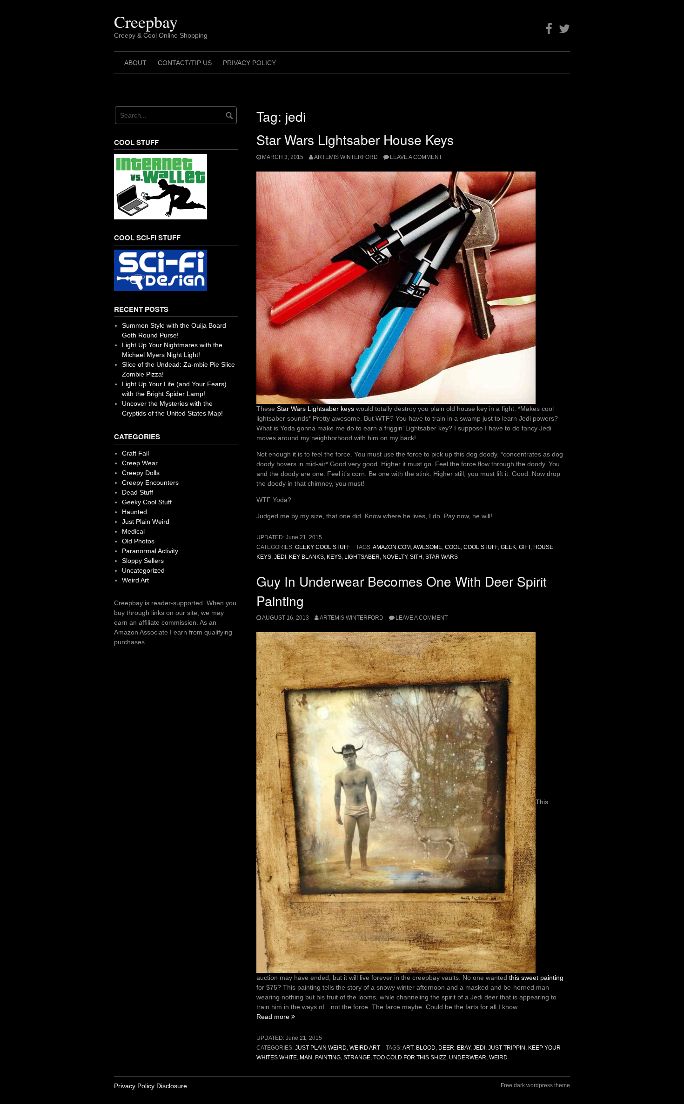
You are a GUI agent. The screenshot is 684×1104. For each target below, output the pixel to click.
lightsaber (362, 557)
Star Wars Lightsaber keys (315, 408)
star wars (441, 557)
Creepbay (146, 21)
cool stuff (480, 547)
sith (416, 557)
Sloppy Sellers (143, 560)
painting (328, 1057)
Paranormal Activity (150, 551)
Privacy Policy (249, 62)
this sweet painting (536, 977)
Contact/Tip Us (185, 62)
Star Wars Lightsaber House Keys (355, 139)
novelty (394, 557)
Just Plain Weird (321, 1048)
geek (508, 547)
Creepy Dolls (141, 472)
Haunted (134, 512)
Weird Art (364, 1048)
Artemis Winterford (346, 157)
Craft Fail (135, 453)
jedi (280, 557)
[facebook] (548, 29)
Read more (275, 1016)
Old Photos (138, 541)
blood (426, 1048)
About (135, 62)
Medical (133, 531)
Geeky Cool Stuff (322, 547)
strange (356, 1057)
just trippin (506, 1048)
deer (446, 1048)
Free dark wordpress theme (535, 1085)
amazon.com (392, 547)
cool (453, 547)
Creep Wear (140, 463)
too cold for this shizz (409, 1057)
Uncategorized (143, 570)
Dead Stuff (137, 492)
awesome (427, 547)
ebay (463, 1048)
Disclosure (171, 1086)
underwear (467, 1057)
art (407, 1048)
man (306, 1057)
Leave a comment (416, 157)
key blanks (306, 557)
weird (498, 1057)
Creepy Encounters (150, 482)
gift (524, 547)
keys (334, 557)
